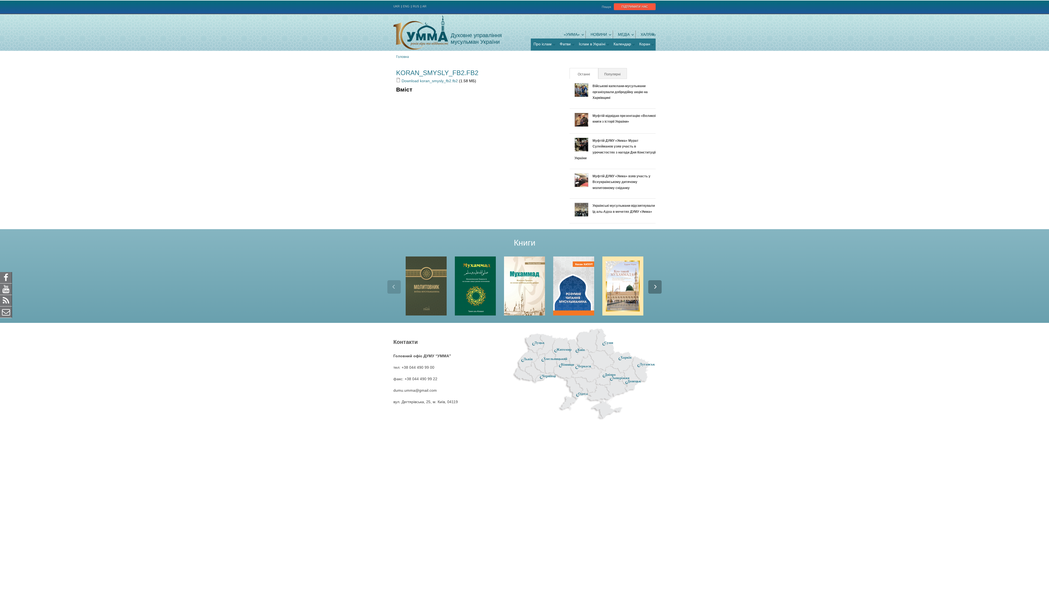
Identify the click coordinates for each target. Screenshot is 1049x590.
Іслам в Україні (592, 44)
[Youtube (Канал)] (6, 289)
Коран (644, 44)
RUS (416, 6)
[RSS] (6, 300)
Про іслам (543, 44)
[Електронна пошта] (6, 312)
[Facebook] (6, 277)
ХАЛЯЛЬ (648, 34)
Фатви (565, 44)
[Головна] (420, 32)
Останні (587, 74)
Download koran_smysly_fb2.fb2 (429, 81)
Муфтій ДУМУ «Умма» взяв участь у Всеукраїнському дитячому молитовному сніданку (621, 182)
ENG (406, 6)
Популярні (612, 74)
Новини (599, 34)
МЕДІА (624, 34)
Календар (622, 44)
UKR (396, 6)
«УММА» (572, 34)
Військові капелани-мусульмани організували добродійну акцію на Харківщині (620, 92)
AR (424, 6)
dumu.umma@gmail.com (415, 390)
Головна (402, 57)
